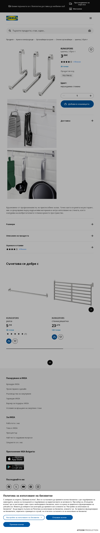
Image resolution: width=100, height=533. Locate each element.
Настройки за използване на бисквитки (22, 517)
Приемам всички (17, 524)
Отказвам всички (59, 517)
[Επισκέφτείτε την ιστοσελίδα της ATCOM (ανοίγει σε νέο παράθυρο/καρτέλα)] (87, 530)
